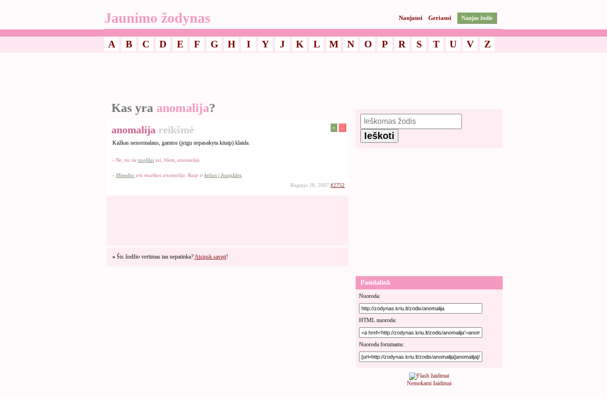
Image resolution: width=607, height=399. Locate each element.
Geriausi (439, 17)
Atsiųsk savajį (210, 256)
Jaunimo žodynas (157, 18)
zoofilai (146, 160)
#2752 (338, 185)
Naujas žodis (477, 18)
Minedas (125, 175)
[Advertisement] (303, 77)
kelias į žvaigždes (222, 175)
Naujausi (411, 17)
